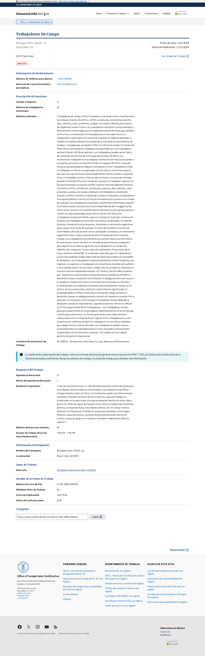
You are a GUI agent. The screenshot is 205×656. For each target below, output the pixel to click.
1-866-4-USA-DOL (24, 593)
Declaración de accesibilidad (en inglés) (167, 601)
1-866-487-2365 (23, 595)
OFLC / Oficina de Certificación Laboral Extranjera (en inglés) (125, 577)
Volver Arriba (177, 550)
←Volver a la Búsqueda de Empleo (34, 22)
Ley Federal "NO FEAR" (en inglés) (122, 595)
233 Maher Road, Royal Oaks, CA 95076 (76, 470)
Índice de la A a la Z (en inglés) (120, 605)
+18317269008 (64, 78)
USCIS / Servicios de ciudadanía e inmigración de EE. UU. (79, 572)
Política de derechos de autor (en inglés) (74, 633)
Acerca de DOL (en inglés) (118, 570)
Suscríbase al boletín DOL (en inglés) (124, 600)
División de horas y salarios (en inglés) (124, 583)
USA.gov (67, 598)
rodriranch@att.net (67, 84)
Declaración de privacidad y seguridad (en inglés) (36, 633)
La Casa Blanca (70, 594)
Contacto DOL (22, 598)
